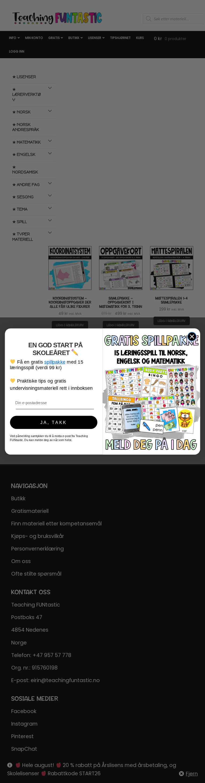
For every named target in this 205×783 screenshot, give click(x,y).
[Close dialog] (192, 336)
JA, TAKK (53, 422)
